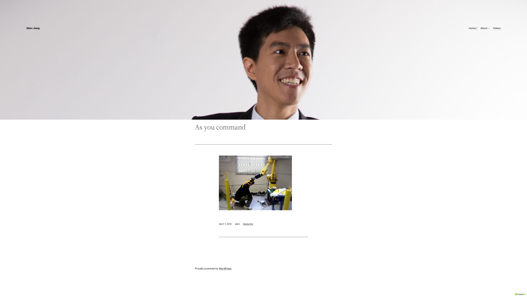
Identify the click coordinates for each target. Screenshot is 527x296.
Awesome (248, 224)
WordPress (225, 268)
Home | (473, 28)
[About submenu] (489, 28)
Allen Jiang (33, 28)
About (483, 28)
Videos (497, 28)
